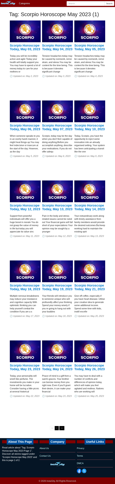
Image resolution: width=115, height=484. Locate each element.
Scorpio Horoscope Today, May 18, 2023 (25, 287)
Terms (80, 456)
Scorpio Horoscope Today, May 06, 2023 (25, 127)
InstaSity (51, 481)
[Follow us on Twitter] (84, 471)
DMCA (80, 463)
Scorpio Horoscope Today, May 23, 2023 (25, 367)
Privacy (80, 448)
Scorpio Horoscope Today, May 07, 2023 (57, 127)
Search (109, 3)
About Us (44, 448)
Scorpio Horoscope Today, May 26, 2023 (89, 367)
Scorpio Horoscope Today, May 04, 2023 (57, 47)
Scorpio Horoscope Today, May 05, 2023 (89, 47)
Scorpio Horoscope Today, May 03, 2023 (25, 47)
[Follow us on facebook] (79, 471)
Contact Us (45, 456)
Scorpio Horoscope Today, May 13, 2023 (57, 207)
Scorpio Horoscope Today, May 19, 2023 (57, 287)
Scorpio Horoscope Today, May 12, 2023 (25, 207)
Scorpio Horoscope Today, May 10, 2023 (89, 127)
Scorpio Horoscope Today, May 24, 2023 (57, 367)
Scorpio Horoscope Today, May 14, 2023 (89, 207)
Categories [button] (24, 3)
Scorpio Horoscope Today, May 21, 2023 (89, 287)
